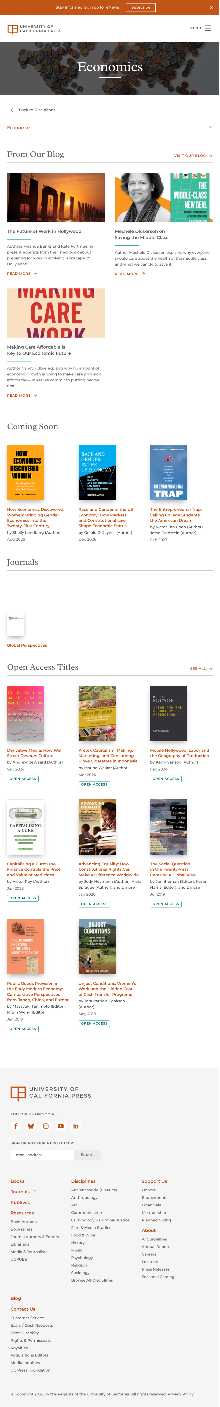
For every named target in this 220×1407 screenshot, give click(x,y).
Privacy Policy (181, 1394)
